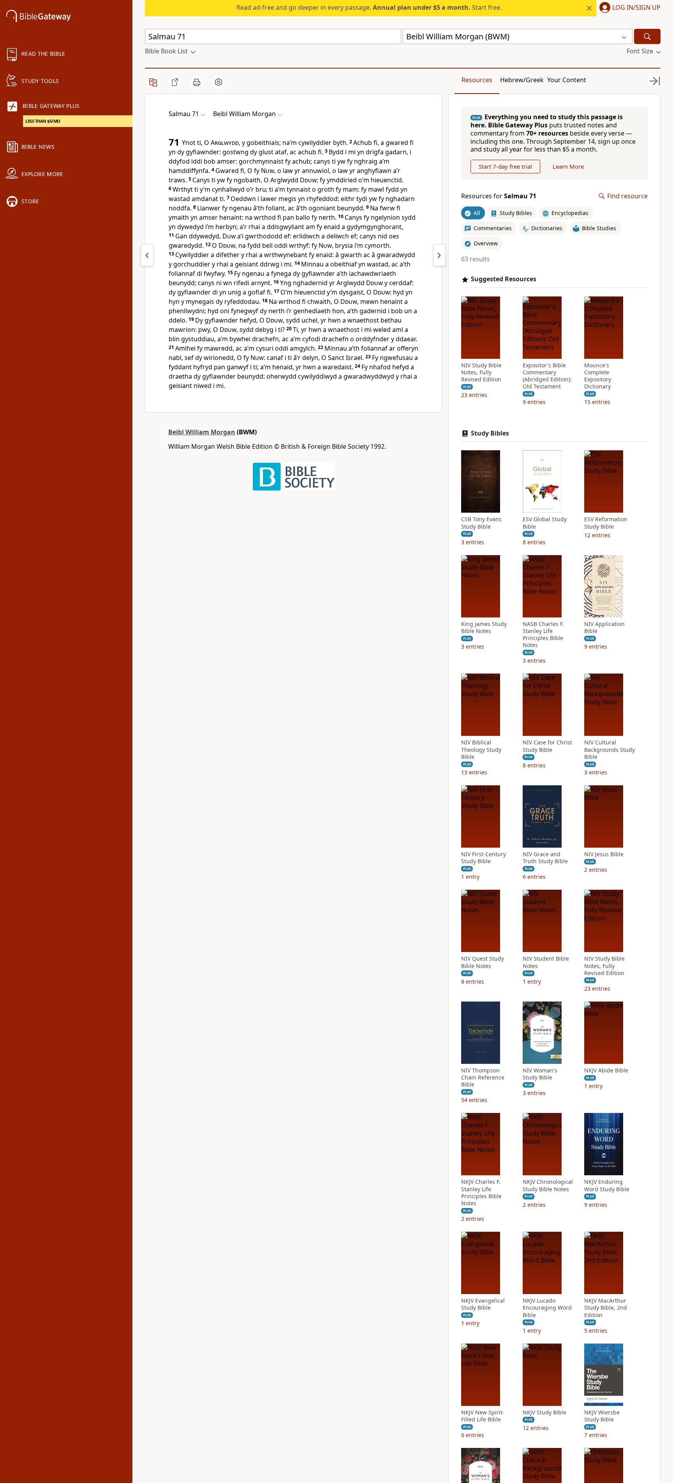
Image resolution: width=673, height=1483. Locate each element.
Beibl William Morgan (201, 432)
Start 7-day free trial (505, 166)
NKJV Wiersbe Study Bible (602, 1416)
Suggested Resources (503, 279)
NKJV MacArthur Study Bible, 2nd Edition (605, 1307)
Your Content (566, 80)
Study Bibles (490, 433)
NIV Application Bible (604, 628)
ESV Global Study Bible (545, 523)
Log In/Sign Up (636, 8)
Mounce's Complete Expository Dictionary (597, 376)
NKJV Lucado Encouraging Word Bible (547, 1307)
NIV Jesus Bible (604, 854)
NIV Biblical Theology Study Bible (481, 749)
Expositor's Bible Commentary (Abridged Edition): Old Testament (547, 376)
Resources (477, 80)
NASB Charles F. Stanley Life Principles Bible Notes (543, 635)
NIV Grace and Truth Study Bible (545, 858)
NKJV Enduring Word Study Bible (606, 1185)
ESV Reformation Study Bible (605, 523)
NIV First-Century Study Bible (483, 858)
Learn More (568, 166)
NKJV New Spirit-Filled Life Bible (482, 1416)
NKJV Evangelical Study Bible (483, 1304)
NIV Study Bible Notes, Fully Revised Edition (481, 372)
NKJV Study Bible (544, 1412)
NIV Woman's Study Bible (540, 1074)
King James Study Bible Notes (484, 628)
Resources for (498, 196)
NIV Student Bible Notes (546, 962)
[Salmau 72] (439, 255)
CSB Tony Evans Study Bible (481, 523)
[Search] (647, 36)
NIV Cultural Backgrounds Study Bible (609, 749)
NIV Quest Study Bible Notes (482, 962)
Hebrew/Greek (522, 80)
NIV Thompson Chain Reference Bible (482, 1077)
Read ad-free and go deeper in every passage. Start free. (369, 7)
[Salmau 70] (147, 255)
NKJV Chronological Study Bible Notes (548, 1185)
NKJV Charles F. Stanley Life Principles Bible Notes (481, 1192)
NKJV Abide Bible (606, 1070)
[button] (628, 8)
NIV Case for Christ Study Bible (547, 746)
